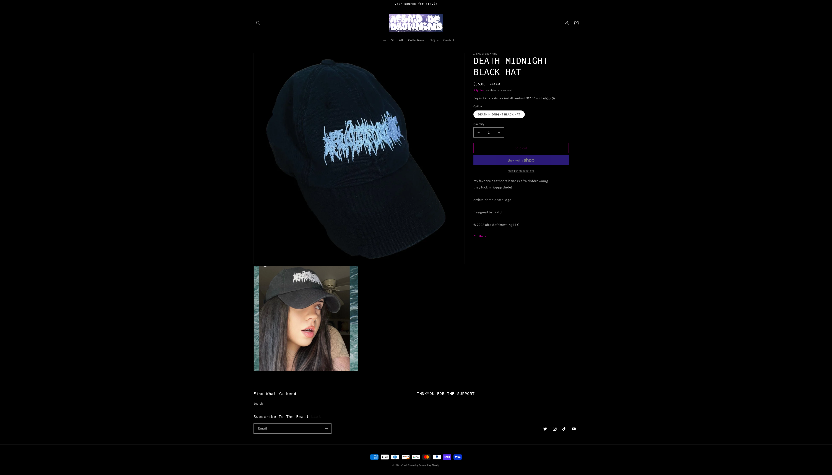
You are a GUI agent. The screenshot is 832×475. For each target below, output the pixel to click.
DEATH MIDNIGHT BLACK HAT (499, 114)
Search (258, 403)
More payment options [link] (521, 170)
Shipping (478, 90)
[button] (258, 23)
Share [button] (482, 236)
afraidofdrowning (409, 465)
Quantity (478, 124)
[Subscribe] (326, 428)
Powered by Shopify (429, 465)
